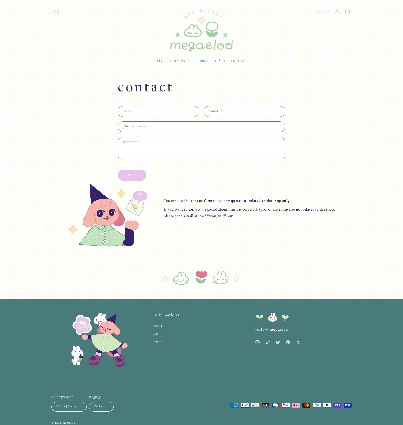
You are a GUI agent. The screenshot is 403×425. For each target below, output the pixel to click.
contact (159, 341)
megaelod (69, 423)
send (132, 175)
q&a (156, 334)
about (157, 326)
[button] (56, 12)
